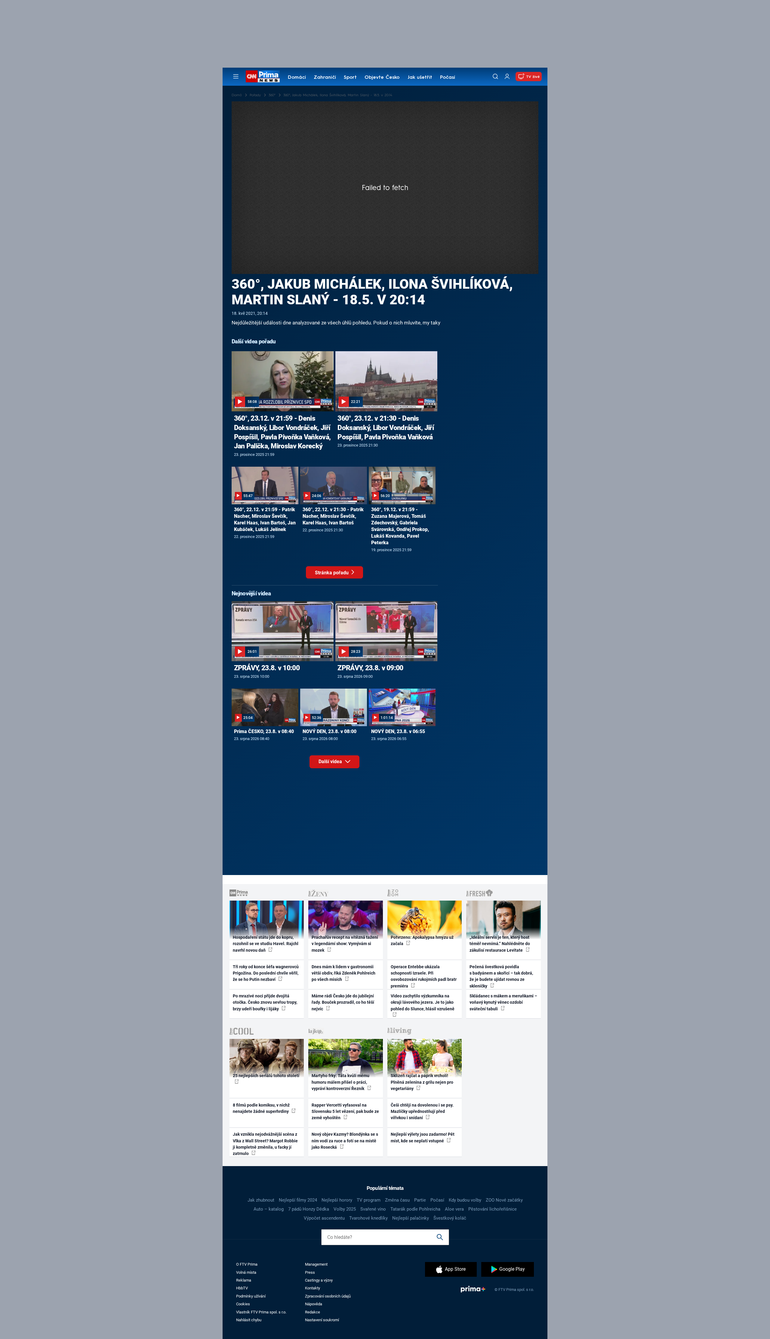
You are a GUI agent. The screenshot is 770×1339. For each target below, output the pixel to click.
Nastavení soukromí (322, 1320)
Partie (420, 1200)
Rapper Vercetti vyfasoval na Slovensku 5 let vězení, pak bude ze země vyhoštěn (345, 1111)
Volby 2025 (345, 1209)
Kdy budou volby (465, 1200)
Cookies (243, 1304)
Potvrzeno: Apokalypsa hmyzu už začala (422, 940)
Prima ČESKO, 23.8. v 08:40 (264, 731)
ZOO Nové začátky (504, 1200)
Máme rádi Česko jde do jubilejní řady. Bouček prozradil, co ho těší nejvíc (343, 1002)
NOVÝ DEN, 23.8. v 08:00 (329, 731)
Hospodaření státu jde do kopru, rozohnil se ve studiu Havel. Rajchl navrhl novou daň (265, 944)
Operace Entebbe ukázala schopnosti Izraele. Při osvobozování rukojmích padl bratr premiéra (424, 976)
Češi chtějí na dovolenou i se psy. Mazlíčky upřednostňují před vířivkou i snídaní (422, 1111)
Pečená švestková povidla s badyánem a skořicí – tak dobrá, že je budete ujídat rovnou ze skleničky (501, 976)
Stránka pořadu (332, 573)
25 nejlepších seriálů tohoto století (266, 1075)
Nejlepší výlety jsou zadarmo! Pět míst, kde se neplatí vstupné (422, 1137)
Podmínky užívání (251, 1296)
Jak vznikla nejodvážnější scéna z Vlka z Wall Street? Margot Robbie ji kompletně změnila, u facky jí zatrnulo (265, 1144)
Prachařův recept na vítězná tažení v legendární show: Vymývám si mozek (345, 944)
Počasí (447, 77)
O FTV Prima (246, 1264)
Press (310, 1272)
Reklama (243, 1280)
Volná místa (246, 1272)
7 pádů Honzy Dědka (308, 1209)
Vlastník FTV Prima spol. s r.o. (261, 1312)
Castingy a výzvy (319, 1280)
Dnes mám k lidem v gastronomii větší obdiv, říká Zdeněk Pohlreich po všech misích (343, 973)
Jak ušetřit (420, 77)
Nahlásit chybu (248, 1320)
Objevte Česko (382, 77)
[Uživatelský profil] (507, 76)
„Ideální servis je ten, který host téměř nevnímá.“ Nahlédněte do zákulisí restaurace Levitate (500, 944)
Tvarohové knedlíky (368, 1218)
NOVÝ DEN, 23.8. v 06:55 (398, 731)
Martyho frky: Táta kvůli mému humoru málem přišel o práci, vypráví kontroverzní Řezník (340, 1082)
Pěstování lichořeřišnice (492, 1209)
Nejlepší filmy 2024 (298, 1200)
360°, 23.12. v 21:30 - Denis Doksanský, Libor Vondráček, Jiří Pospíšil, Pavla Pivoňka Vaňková (385, 427)
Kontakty (312, 1288)
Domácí (297, 77)
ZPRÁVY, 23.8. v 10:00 (267, 668)
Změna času (397, 1200)
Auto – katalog (269, 1209)
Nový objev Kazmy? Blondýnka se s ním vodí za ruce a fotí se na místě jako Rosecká (345, 1141)
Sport (350, 77)
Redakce (312, 1312)
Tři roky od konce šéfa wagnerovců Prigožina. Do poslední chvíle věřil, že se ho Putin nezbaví (266, 973)
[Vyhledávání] (495, 76)
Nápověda (313, 1304)
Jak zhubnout (261, 1200)
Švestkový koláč (449, 1218)
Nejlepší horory (337, 1200)
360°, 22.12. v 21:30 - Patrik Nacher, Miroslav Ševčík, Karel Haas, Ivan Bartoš (333, 516)
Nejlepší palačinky (410, 1218)
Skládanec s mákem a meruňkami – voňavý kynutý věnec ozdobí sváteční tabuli (503, 1002)
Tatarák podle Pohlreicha (415, 1209)
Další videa (331, 761)
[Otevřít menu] (235, 76)
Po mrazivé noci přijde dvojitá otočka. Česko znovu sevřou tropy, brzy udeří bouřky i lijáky (265, 1002)
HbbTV (242, 1288)
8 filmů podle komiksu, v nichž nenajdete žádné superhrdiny (261, 1108)
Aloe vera (454, 1209)
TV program (368, 1200)
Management (316, 1264)
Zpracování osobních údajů (328, 1296)
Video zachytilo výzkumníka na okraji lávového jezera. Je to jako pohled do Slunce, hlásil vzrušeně (422, 1002)
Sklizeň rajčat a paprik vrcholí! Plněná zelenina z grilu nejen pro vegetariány (422, 1082)
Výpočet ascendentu (324, 1218)
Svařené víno (373, 1209)
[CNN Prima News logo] (263, 76)
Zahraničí (325, 77)
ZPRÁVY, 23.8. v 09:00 (370, 668)
